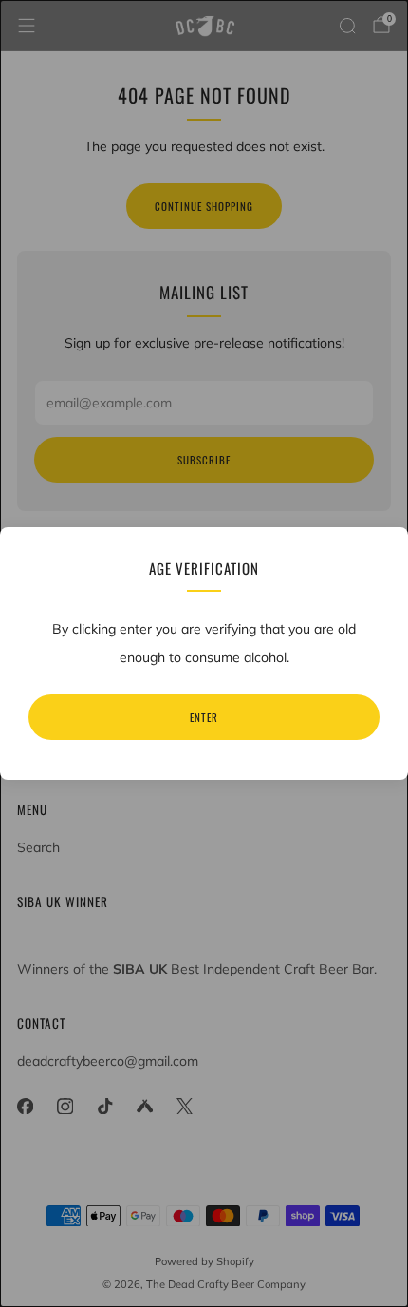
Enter (204, 717)
